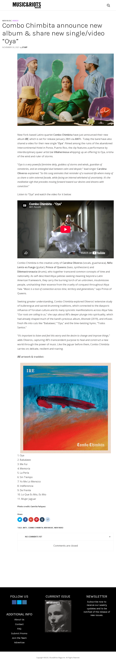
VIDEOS (15, 20)
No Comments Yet (33, 536)
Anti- (25, 527)
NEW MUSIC (6, 20)
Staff (24, 47)
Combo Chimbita (35, 527)
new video (58, 527)
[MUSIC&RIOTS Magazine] (27, 5)
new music (48, 527)
